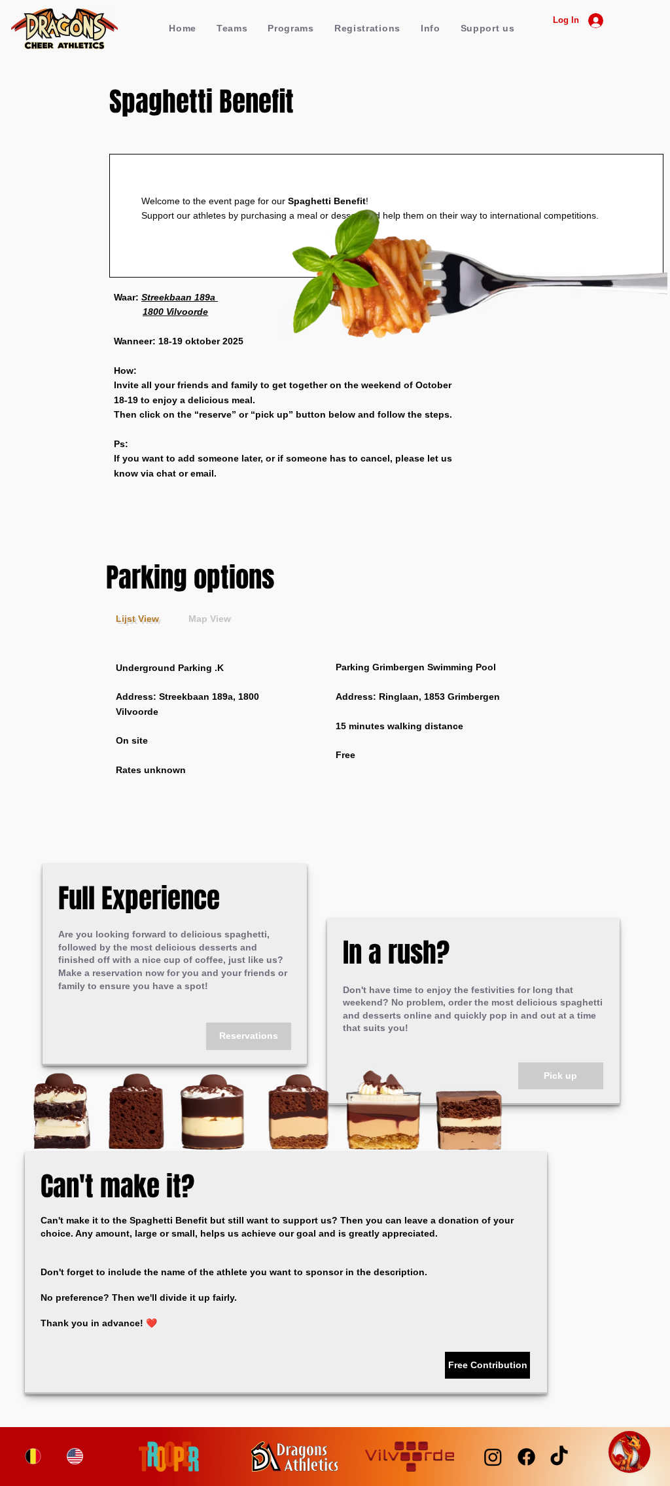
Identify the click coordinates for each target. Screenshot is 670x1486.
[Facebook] (526, 1456)
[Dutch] (33, 1456)
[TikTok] (559, 1456)
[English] (75, 1456)
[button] (231, 28)
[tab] (137, 619)
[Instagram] (493, 1456)
